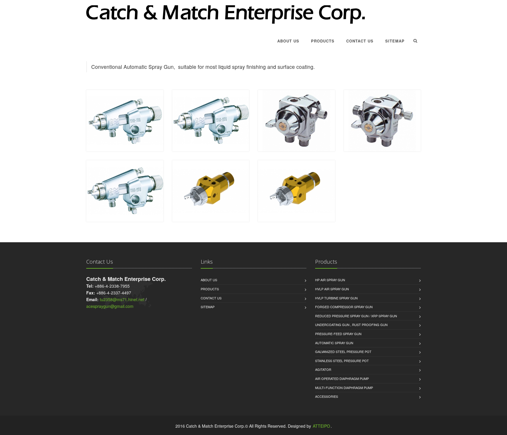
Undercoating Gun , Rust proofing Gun (351, 324)
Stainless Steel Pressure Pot (342, 360)
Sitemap (395, 41)
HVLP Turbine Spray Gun (336, 298)
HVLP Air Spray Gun (332, 288)
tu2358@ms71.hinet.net (122, 299)
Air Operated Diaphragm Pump (342, 378)
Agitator (323, 369)
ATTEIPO (321, 426)
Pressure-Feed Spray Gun (338, 333)
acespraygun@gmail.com (109, 306)
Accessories (326, 396)
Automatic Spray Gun (334, 342)
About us (209, 279)
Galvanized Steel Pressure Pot (343, 351)
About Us (288, 41)
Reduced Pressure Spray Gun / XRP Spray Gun (356, 315)
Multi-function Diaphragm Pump (344, 387)
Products (322, 41)
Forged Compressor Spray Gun (344, 306)
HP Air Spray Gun (330, 279)
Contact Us (360, 41)
